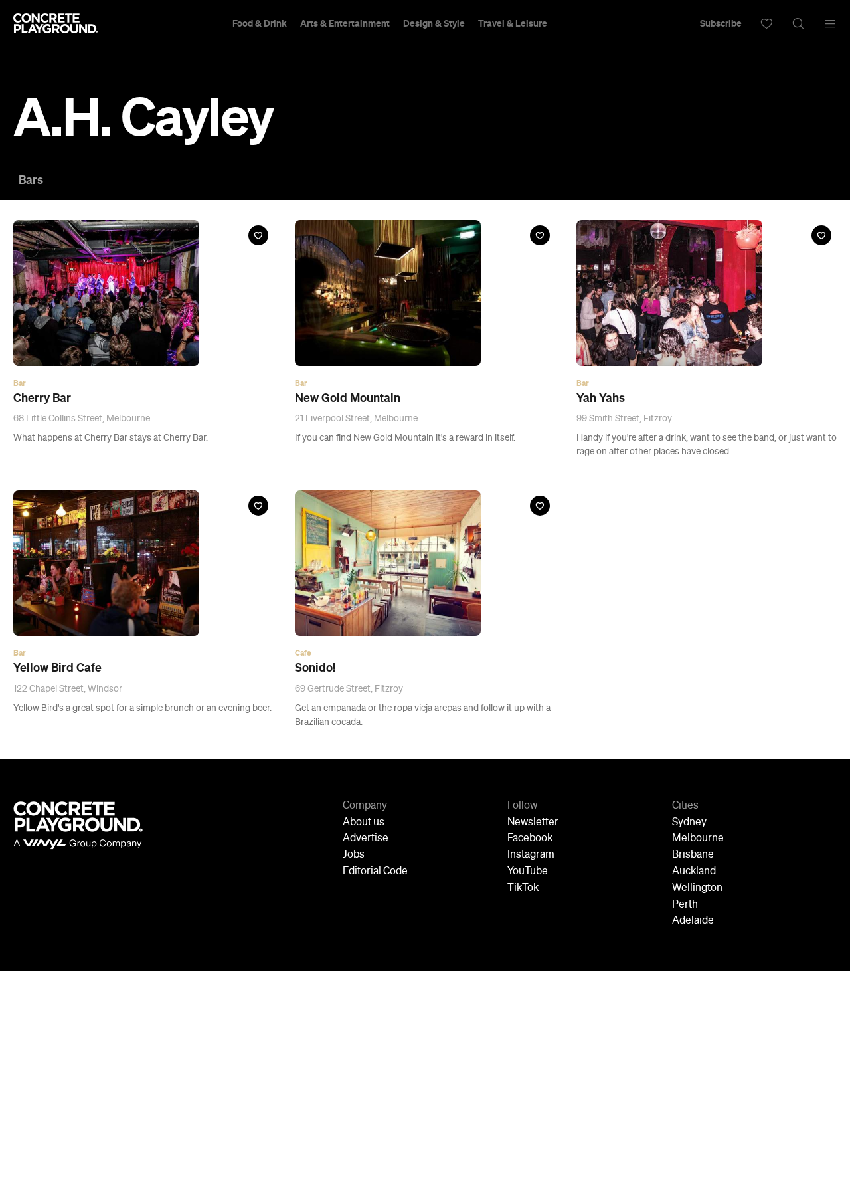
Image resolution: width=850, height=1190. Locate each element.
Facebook (529, 838)
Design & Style (434, 23)
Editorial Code (375, 871)
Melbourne (698, 838)
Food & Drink (259, 23)
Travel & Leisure (512, 23)
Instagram (530, 855)
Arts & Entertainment (345, 23)
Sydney (689, 822)
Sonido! (315, 667)
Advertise (365, 838)
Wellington (697, 888)
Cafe (303, 653)
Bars (31, 180)
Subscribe (721, 23)
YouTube (527, 871)
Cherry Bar (42, 398)
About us (363, 822)
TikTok (523, 888)
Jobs (354, 855)
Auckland (694, 871)
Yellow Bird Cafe (57, 667)
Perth (685, 905)
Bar (19, 383)
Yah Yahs (600, 398)
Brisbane (693, 855)
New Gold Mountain (347, 398)
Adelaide (693, 921)
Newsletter (532, 822)
